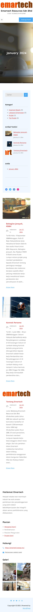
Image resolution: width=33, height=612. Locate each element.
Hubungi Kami (26, 19)
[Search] (26, 95)
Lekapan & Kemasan (16, 113)
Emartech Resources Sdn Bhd (16, 10)
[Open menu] (1, 19)
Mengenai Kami (10, 527)
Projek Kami (8, 536)
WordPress (26, 608)
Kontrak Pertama (19, 143)
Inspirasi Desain (15, 110)
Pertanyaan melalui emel (13, 552)
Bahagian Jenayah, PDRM (14, 225)
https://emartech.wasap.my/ (14, 548)
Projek (11, 115)
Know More (10, 287)
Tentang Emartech (20, 150)
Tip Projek (12, 118)
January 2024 (13, 169)
